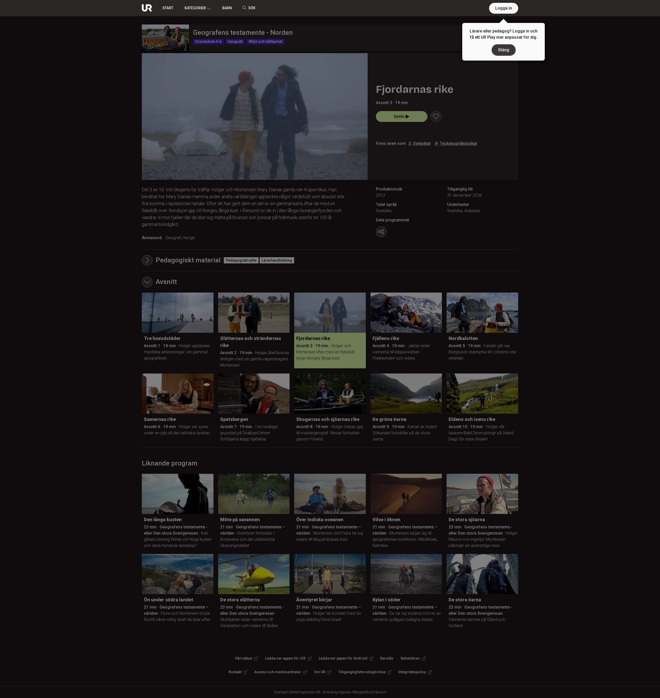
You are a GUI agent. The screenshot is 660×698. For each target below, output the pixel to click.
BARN (227, 8)
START (167, 8)
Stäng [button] (503, 49)
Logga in (503, 8)
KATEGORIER (195, 8)
